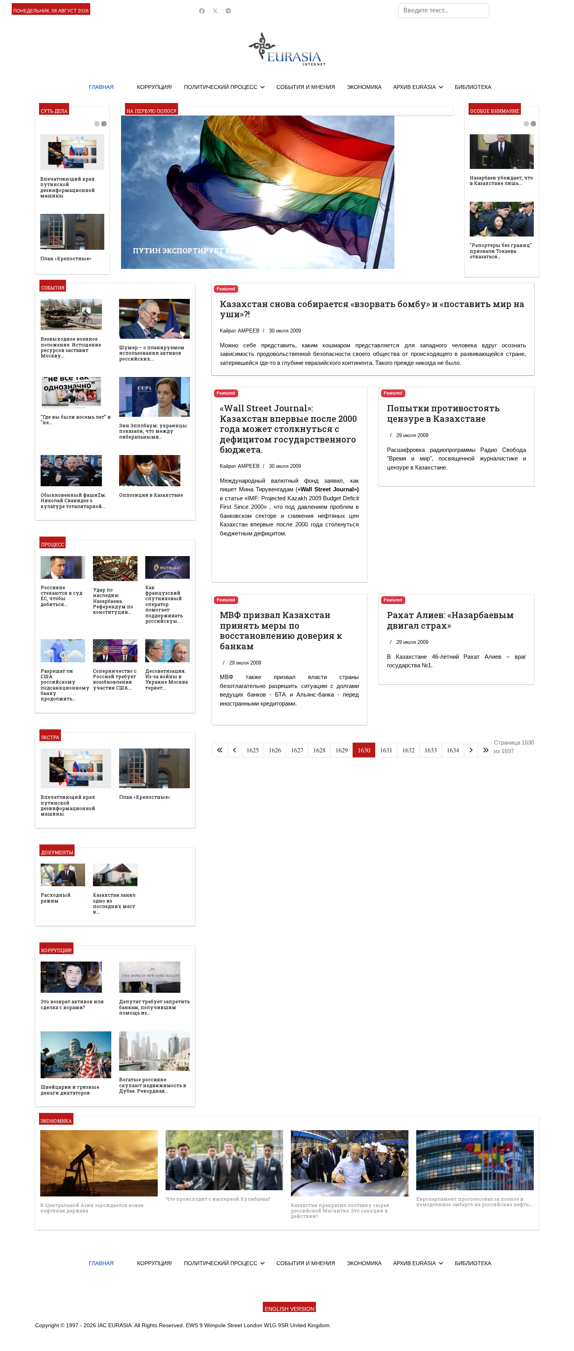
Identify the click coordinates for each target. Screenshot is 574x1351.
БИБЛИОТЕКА (473, 87)
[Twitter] (215, 11)
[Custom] (228, 11)
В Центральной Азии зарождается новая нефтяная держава (92, 1208)
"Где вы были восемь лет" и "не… (76, 419)
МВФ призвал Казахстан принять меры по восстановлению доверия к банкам (281, 630)
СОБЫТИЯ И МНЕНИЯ (305, 87)
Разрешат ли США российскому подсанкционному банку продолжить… (65, 685)
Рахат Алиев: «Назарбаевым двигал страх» (450, 620)
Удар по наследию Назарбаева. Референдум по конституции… (113, 601)
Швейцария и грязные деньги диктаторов (70, 1089)
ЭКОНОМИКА (364, 87)
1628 (319, 750)
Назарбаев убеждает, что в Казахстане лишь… (501, 180)
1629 (341, 750)
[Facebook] (202, 11)
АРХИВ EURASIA (414, 87)
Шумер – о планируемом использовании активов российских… (151, 353)
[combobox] (443, 10)
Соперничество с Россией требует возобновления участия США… (115, 679)
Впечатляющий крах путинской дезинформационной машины (67, 187)
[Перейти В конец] (486, 750)
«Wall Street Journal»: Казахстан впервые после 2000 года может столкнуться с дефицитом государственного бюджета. (288, 428)
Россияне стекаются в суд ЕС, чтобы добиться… (61, 595)
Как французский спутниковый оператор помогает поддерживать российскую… (164, 604)
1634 (453, 750)
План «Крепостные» (65, 258)
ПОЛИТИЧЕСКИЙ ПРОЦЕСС (220, 87)
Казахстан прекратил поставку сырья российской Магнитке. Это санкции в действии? (340, 1210)
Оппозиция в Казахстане (151, 495)
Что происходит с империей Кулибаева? (218, 1199)
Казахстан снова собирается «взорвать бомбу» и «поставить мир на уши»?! (372, 309)
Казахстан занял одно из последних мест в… (114, 903)
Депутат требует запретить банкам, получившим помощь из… (154, 1007)
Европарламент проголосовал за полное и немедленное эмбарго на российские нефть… (474, 1201)
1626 (275, 750)
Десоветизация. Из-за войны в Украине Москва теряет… (166, 679)
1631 (386, 750)
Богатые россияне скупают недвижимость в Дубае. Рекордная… (152, 1085)
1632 (408, 750)
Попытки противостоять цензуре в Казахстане (443, 413)
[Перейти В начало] (220, 750)
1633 (430, 750)
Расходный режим (56, 897)
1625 (252, 750)
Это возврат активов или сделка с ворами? (72, 1004)
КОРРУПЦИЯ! (154, 87)
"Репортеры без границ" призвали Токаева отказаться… (501, 251)
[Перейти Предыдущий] (235, 750)
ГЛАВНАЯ (101, 87)
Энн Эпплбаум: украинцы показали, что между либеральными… (153, 431)
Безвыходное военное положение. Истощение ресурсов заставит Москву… (71, 347)
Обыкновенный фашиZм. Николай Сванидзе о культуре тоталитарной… (73, 500)
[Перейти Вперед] (471, 750)
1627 (297, 750)
